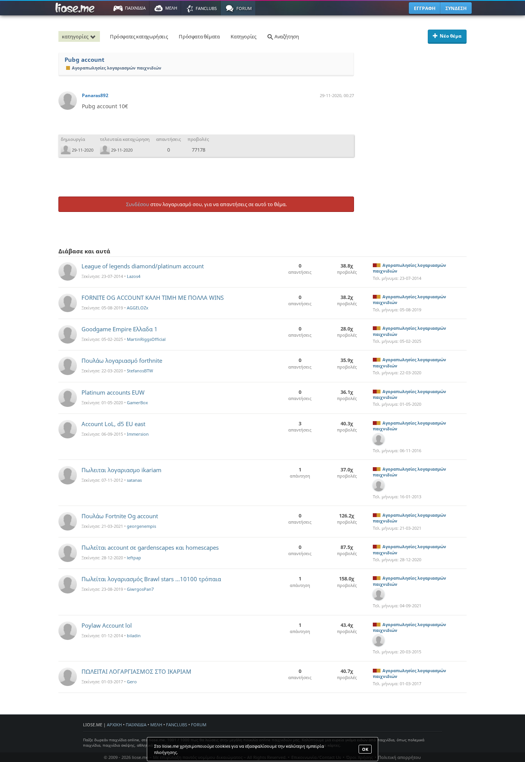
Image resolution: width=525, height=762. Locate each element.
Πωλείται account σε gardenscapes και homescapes (150, 547)
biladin (134, 635)
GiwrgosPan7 (140, 589)
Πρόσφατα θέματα (199, 36)
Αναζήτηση (286, 36)
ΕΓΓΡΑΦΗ (424, 8)
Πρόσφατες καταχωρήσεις (139, 36)
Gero (132, 681)
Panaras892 (95, 95)
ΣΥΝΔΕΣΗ (456, 8)
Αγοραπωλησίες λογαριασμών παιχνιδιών (116, 68)
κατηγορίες (75, 36)
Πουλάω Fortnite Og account (119, 516)
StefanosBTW (140, 371)
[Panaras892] (67, 100)
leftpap (134, 557)
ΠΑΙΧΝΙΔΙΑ (136, 724)
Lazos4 (133, 276)
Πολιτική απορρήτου (399, 757)
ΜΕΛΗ (156, 724)
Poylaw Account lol (106, 625)
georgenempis (141, 526)
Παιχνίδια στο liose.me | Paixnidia (76, 8)
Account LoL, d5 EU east (113, 424)
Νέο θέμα (451, 36)
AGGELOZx (137, 308)
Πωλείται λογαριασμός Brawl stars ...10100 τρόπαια (151, 579)
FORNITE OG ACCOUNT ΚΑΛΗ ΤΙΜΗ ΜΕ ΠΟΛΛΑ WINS (152, 297)
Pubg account (85, 60)
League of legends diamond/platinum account (142, 266)
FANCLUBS (176, 724)
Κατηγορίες (243, 36)
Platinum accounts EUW (113, 392)
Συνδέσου (137, 204)
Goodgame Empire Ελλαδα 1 (119, 329)
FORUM (198, 724)
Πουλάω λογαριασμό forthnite (121, 360)
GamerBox (137, 402)
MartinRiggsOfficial (146, 339)
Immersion (138, 434)
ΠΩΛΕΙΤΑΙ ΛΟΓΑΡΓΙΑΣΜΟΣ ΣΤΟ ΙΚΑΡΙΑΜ (136, 671)
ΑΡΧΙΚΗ (114, 724)
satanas (134, 480)
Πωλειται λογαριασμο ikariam (121, 470)
